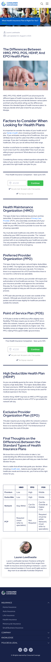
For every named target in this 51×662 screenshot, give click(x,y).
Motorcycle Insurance (12, 624)
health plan (16, 469)
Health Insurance (10, 619)
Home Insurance (9, 607)
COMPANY (6, 632)
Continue (35, 183)
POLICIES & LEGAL (9, 643)
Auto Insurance (9, 611)
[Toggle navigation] (48, 3)
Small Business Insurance (13, 628)
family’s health (12, 133)
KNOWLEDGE (7, 637)
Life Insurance (8, 615)
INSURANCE (6, 602)
